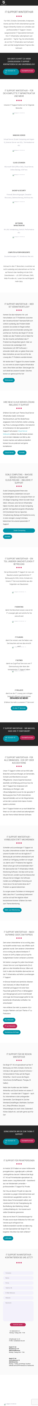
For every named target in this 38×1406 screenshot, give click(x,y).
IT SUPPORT (7, 1380)
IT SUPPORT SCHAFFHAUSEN (24, 1384)
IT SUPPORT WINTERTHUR (23, 1382)
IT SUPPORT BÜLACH (25, 1386)
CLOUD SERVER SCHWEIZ (24, 1397)
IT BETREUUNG (8, 1382)
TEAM (5, 1387)
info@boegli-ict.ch (14, 1339)
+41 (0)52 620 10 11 (15, 1331)
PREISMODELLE (8, 1383)
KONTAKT (6, 1385)
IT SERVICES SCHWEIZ (26, 1393)
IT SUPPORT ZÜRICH (25, 1391)
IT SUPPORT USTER (25, 1388)
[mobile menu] (35, 2)
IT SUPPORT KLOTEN (25, 1390)
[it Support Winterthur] (3, 2)
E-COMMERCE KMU (25, 1395)
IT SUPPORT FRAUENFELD (23, 1380)
